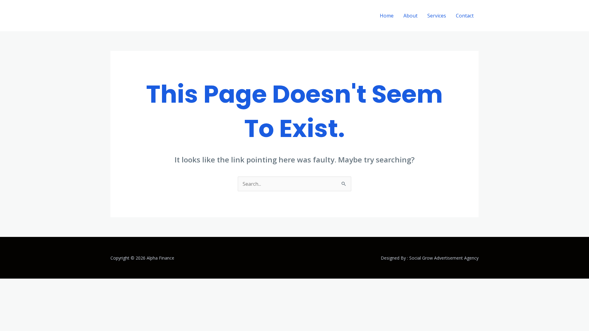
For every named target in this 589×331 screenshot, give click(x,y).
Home (387, 15)
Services (436, 15)
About (410, 15)
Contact (465, 15)
